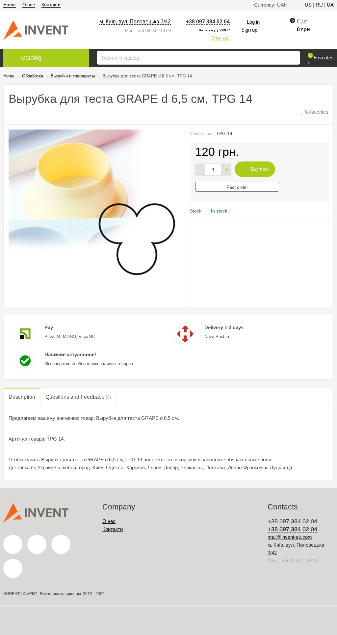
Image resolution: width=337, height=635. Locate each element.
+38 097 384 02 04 (208, 21)
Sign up (249, 30)
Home (9, 4)
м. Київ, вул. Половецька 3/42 (135, 21)
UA (330, 5)
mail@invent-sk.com (290, 537)
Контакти (51, 4)
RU (319, 5)
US (308, 5)
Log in (253, 22)
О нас (28, 4)
